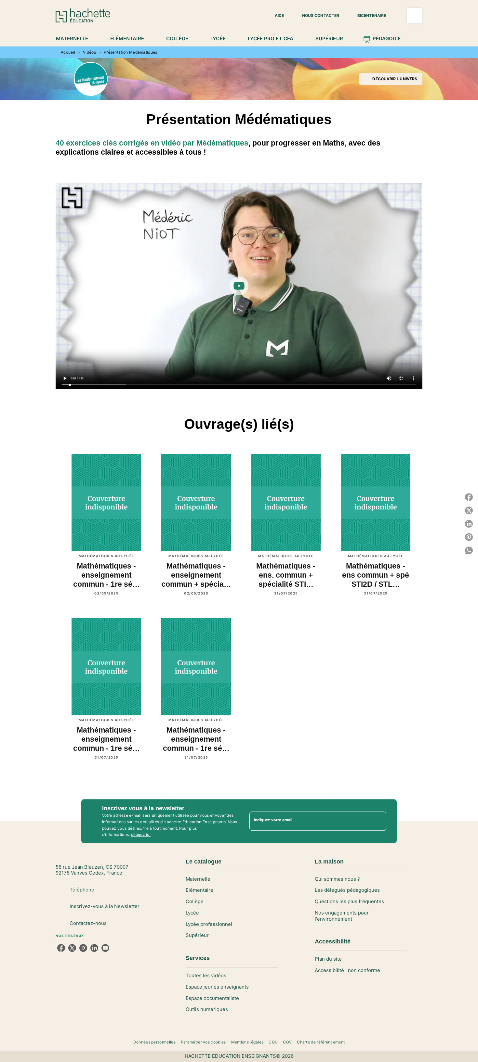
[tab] (75, 38)
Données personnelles (154, 1042)
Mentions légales (247, 1042)
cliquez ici (141, 834)
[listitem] (61, 947)
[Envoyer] (378, 821)
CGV (287, 1042)
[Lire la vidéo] (239, 285)
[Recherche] (414, 15)
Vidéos (89, 52)
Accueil (68, 52)
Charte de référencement (321, 1042)
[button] (275, 15)
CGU (273, 1042)
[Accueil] (83, 15)
